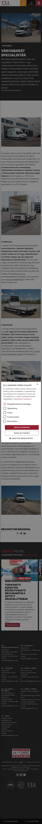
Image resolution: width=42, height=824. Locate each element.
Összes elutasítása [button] (22, 433)
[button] (21, 438)
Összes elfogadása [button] (22, 427)
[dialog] (21, 412)
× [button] (37, 384)
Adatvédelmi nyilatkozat (22, 399)
